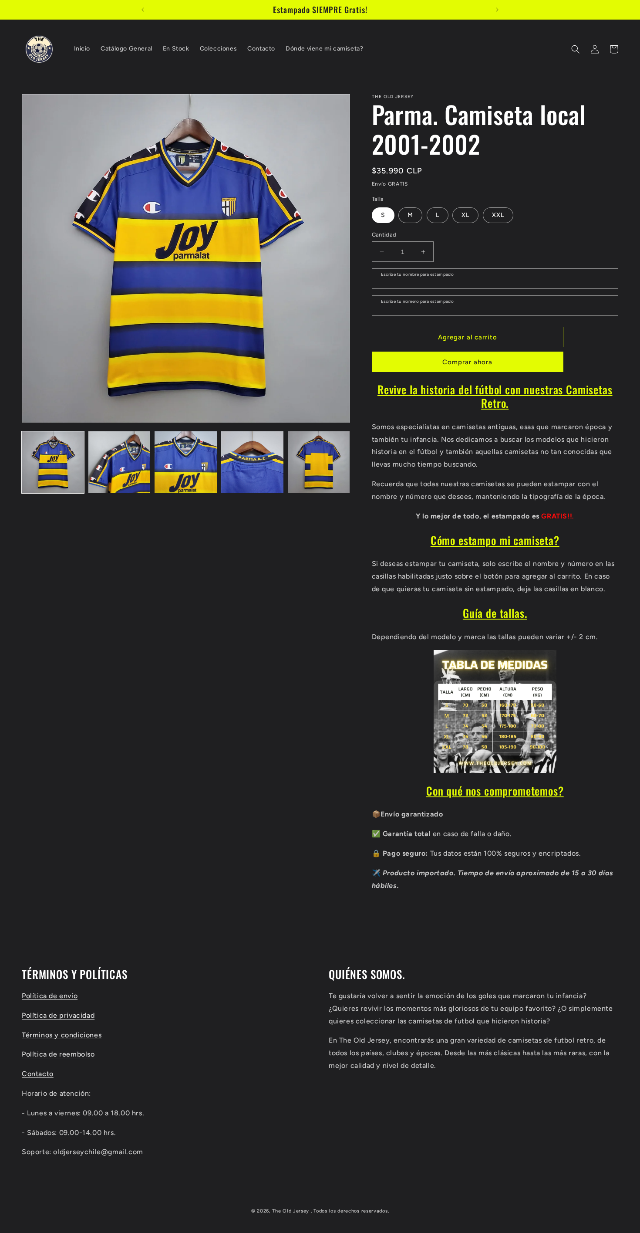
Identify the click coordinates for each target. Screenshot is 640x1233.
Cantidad (384, 234)
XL (465, 215)
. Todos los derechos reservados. (350, 1211)
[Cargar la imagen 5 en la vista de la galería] (319, 462)
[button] (575, 49)
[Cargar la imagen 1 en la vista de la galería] (53, 462)
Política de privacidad (58, 1015)
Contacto (38, 1073)
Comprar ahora (467, 362)
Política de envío (49, 995)
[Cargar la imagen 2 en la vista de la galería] (119, 462)
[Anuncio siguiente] (497, 9)
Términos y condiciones (61, 1034)
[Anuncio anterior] (142, 9)
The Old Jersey (290, 1211)
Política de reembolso (58, 1054)
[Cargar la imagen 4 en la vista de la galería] (252, 462)
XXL (498, 215)
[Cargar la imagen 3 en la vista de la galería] (186, 462)
